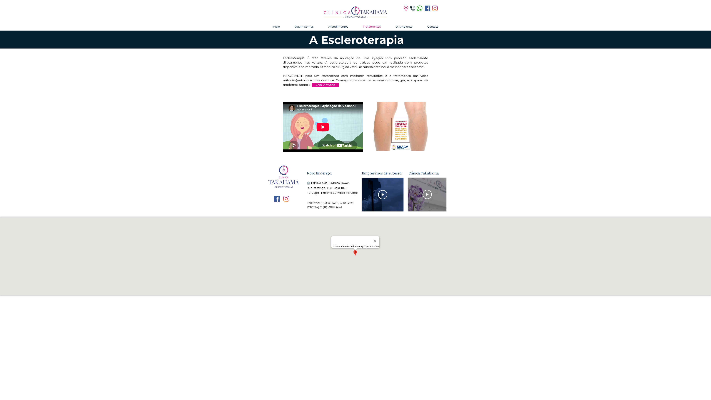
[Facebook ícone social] (427, 8)
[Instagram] (435, 8)
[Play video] (382, 194)
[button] (325, 85)
